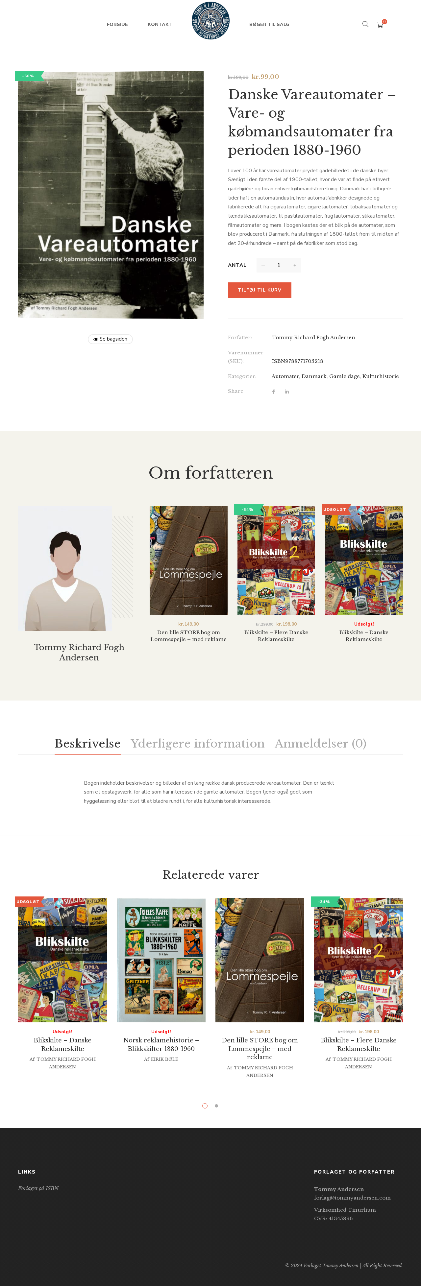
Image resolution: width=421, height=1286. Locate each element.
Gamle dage (344, 376)
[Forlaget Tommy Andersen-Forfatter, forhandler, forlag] (211, 24)
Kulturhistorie (380, 376)
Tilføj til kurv (260, 290)
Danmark (314, 376)
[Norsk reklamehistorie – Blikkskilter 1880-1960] (161, 960)
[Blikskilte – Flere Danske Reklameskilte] (276, 560)
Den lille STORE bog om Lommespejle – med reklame (260, 1049)
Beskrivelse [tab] (88, 743)
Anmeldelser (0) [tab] (320, 743)
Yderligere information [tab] (198, 743)
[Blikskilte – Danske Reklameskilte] (364, 560)
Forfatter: (240, 337)
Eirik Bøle (164, 1059)
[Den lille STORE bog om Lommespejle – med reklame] (189, 560)
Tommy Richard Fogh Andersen (313, 337)
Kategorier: (242, 376)
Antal (237, 265)
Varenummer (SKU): (245, 356)
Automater (285, 376)
